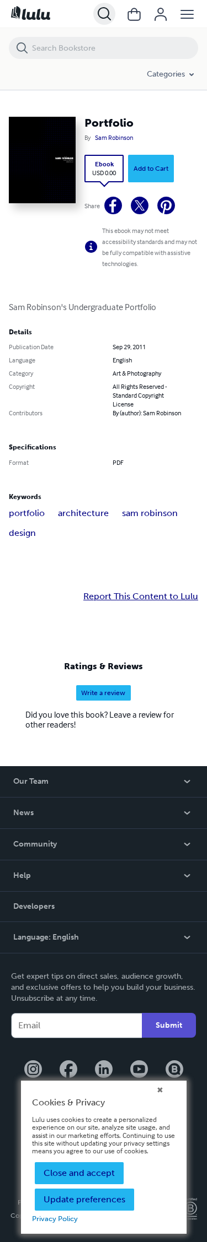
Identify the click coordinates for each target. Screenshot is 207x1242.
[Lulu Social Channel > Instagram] (33, 1070)
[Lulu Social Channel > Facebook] (68, 1070)
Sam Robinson (114, 138)
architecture (83, 513)
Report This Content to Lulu (140, 596)
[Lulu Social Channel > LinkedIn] (104, 1070)
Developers (34, 906)
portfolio (27, 513)
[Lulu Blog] (174, 1070)
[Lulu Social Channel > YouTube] (139, 1070)
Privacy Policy (55, 1218)
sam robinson (150, 513)
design (22, 533)
